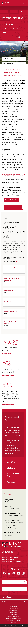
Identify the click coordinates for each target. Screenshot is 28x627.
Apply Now (11, 462)
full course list (10, 199)
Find (3, 601)
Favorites (23, 12)
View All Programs (9, 261)
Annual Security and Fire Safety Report (13, 618)
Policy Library (13, 622)
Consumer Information (13, 608)
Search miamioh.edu (17, 4)
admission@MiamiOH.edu (13, 509)
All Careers (13, 12)
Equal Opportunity (13, 606)
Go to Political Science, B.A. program (14, 313)
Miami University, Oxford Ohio (10, 555)
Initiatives (6, 597)
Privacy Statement (13, 612)
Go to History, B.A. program (14, 302)
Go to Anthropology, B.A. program (14, 269)
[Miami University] (12, 544)
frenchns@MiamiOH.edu (12, 532)
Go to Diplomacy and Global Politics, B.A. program (14, 281)
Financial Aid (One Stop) (14, 475)
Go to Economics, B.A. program (14, 292)
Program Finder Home (8, 8)
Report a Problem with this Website (13, 620)
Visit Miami (11, 482)
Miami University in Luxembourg (11, 561)
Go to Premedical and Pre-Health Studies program (14, 324)
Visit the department (12, 207)
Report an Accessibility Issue (13, 616)
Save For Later (8, 58)
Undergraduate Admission (9, 501)
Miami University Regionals (10, 557)
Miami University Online (9, 559)
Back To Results (8, 63)
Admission (11, 468)
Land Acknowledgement (13, 610)
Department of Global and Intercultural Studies (13, 514)
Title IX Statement (13, 614)
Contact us (7, 551)
